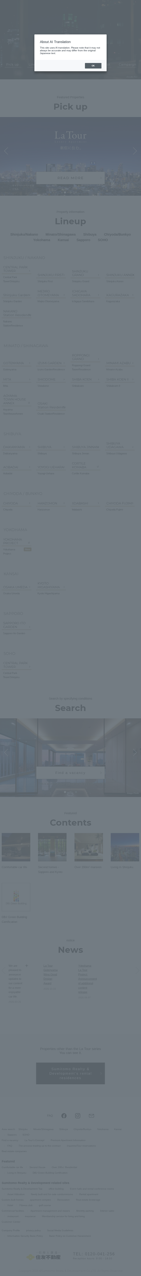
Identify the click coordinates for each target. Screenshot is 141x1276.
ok (93, 66)
